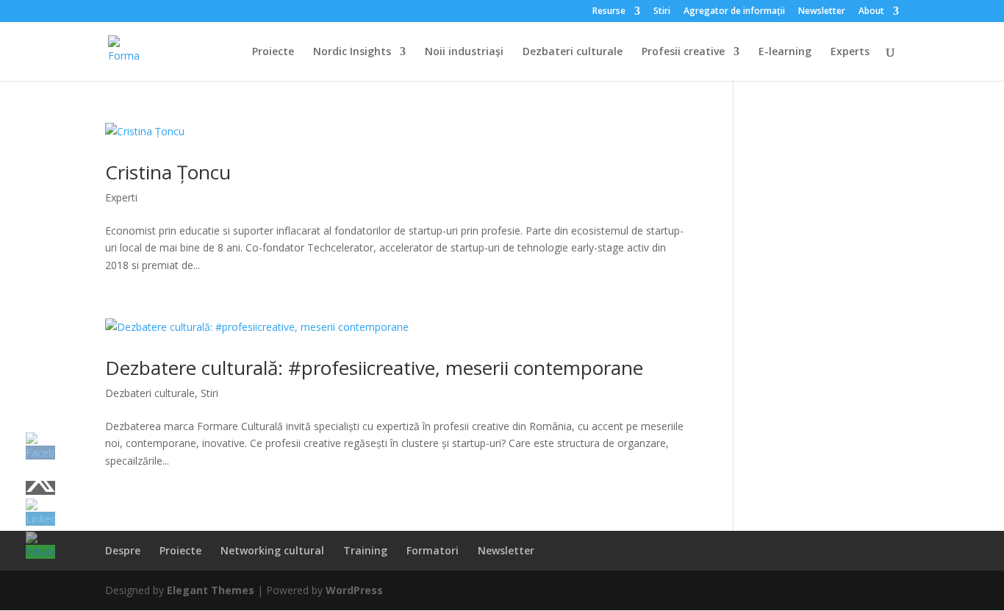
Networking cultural (272, 550)
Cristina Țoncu (168, 172)
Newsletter (821, 12)
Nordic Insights (352, 52)
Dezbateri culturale (573, 52)
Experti (121, 197)
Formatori (432, 550)
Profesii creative (683, 52)
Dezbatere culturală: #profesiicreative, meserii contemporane (374, 367)
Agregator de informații (734, 12)
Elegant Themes (210, 590)
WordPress (354, 590)
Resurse (608, 12)
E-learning (785, 52)
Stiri (661, 12)
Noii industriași (464, 52)
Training (365, 550)
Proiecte (273, 52)
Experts (850, 52)
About (871, 12)
